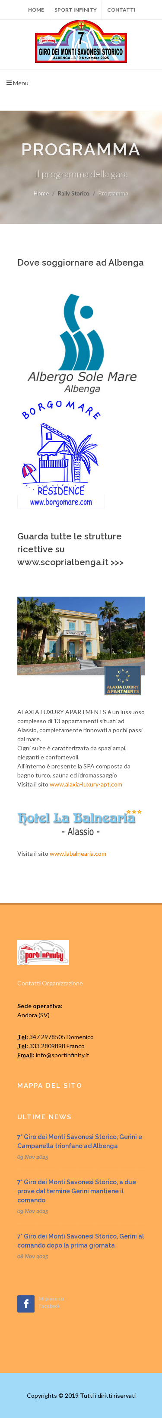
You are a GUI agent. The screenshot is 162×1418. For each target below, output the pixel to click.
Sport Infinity (75, 9)
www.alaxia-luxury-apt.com (86, 784)
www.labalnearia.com (78, 853)
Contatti (121, 9)
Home (36, 9)
